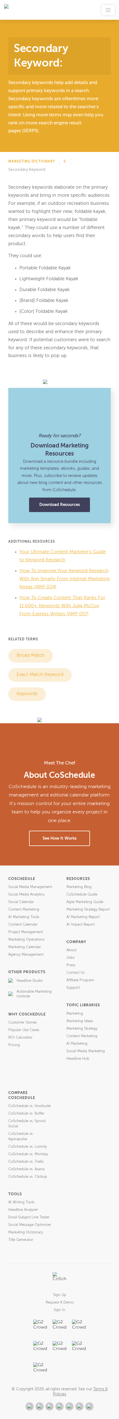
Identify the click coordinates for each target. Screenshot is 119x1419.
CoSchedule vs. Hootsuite (29, 1106)
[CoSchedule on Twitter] (49, 1406)
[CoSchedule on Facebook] (39, 1406)
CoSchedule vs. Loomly (27, 1147)
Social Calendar (21, 902)
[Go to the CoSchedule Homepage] (59, 1279)
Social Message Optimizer (29, 1225)
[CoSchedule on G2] (29, 1406)
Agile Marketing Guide (84, 902)
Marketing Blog (79, 887)
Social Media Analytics (26, 894)
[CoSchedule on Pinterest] (69, 1406)
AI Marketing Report (83, 917)
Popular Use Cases (23, 1030)
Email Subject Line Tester (29, 1217)
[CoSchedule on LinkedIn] (59, 1406)
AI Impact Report (80, 924)
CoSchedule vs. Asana (26, 1169)
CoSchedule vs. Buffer (26, 1113)
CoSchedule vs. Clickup (27, 1177)
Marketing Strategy (81, 1029)
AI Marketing (76, 1044)
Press (70, 965)
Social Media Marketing (85, 1051)
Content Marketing (23, 909)
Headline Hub (77, 1059)
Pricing (14, 1045)
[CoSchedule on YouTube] (89, 1406)
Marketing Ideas (79, 1021)
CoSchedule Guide (81, 894)
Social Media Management (30, 887)
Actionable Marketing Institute (34, 994)
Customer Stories (22, 1022)
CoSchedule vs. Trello (26, 1162)
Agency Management (25, 954)
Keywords (27, 694)
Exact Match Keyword (40, 674)
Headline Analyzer (23, 1210)
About (71, 950)
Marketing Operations (26, 939)
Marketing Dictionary (31, 161)
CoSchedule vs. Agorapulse (20, 1136)
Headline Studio (30, 981)
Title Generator (20, 1240)
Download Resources (59, 505)
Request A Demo (60, 1302)
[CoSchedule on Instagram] (79, 1406)
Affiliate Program (80, 980)
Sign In (59, 1310)
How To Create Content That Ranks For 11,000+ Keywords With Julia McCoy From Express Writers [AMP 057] (62, 606)
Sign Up (59, 1295)
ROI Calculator (20, 1037)
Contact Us (75, 973)
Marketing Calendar (24, 947)
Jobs (70, 958)
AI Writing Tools (21, 1202)
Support (73, 988)
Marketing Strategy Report (88, 909)
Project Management (25, 932)
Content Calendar (23, 924)
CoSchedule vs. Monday (28, 1154)
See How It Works (60, 838)
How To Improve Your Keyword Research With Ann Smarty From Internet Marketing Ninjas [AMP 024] (64, 579)
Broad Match (31, 655)
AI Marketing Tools (23, 917)
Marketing (74, 1013)
